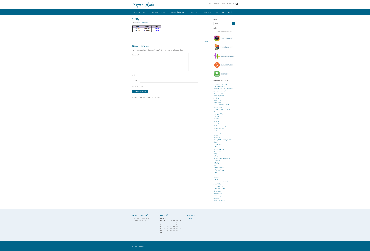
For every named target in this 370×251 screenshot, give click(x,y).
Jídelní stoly (217, 100)
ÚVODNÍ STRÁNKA (141, 12)
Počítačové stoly (219, 167)
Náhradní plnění (158, 12)
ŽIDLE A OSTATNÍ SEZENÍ (222, 182)
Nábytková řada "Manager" (222, 109)
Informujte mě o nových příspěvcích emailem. (146, 97)
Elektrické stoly (218, 107)
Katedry (216, 163)
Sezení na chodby (219, 200)
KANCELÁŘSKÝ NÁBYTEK (222, 105)
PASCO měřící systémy (221, 149)
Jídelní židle (217, 102)
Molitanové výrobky (220, 126)
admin (148, 22)
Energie (216, 154)
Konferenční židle (219, 188)
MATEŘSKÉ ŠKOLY (219, 114)
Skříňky (216, 135)
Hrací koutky (217, 116)
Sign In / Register (214, 4)
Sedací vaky (217, 133)
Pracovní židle (218, 193)
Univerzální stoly (219, 170)
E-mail (134, 81)
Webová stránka (137, 86)
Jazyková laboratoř (219, 91)
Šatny (215, 130)
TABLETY (216, 175)
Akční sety (217, 160)
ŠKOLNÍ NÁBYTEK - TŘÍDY (222, 158)
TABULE (216, 177)
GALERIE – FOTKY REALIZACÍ (201, 12)
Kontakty (220, 12)
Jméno (134, 75)
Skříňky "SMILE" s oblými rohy (222, 140)
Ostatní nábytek (219, 128)
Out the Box (141, 246)
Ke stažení (190, 218)
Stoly (215, 112)
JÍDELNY (216, 98)
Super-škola (143, 4)
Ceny (206, 41)
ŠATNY (216, 156)
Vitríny (216, 179)
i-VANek (216, 118)
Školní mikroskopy (219, 93)
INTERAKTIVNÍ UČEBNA (221, 84)
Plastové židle (218, 191)
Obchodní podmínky (177, 12)
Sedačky (216, 198)
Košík (230, 12)
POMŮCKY (217, 151)
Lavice (215, 165)
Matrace (216, 123)
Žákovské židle (218, 203)
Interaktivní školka (219, 86)
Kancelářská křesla (219, 186)
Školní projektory (219, 95)
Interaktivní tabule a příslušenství (224, 88)
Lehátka (216, 121)
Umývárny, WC (218, 144)
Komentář (135, 55)
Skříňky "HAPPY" (219, 137)
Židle (215, 147)
